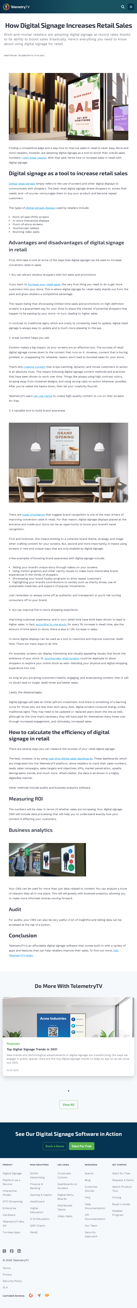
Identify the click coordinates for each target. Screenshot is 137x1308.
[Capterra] (39, 1295)
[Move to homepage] (16, 6)
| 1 (68, 1091)
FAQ (87, 1197)
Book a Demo (55, 1146)
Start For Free (82, 1146)
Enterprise (9, 1208)
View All (68, 1104)
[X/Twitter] (4, 1251)
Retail (34, 1232)
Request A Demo (123, 1180)
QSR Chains (37, 1225)
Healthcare (37, 1201)
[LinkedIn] (19, 1251)
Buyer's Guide (121, 1204)
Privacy (7, 1274)
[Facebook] (11, 1251)
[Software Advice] (47, 1295)
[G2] (31, 1295)
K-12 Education (39, 1218)
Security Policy (12, 1281)
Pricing (116, 1197)
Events (89, 1173)
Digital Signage (12, 1173)
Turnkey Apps (11, 1232)
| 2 (73, 1091)
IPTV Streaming (13, 1201)
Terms (7, 1268)
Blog (88, 1180)
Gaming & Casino (41, 1194)
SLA (5, 1287)
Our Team (91, 1225)
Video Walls (64, 1216)
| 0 (63, 1091)
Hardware (9, 1214)
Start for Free (121, 1173)
